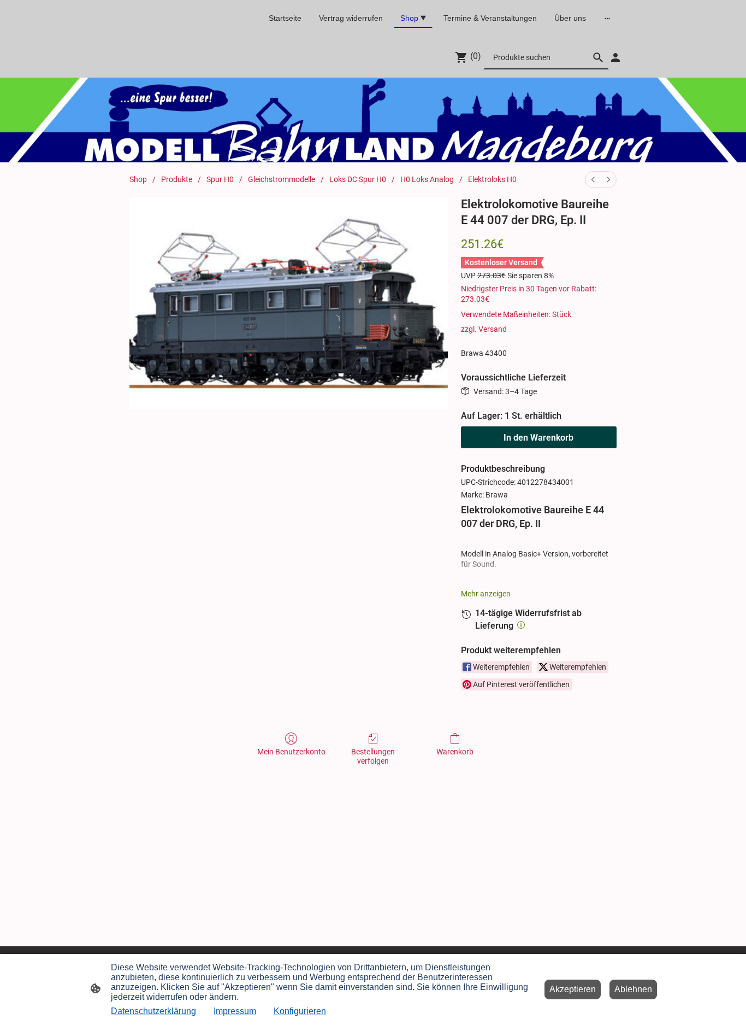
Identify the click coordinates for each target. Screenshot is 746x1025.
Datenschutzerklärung (153, 1011)
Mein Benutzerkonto (291, 751)
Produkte (176, 179)
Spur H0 (220, 179)
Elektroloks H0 (492, 179)
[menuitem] (593, 180)
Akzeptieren (572, 989)
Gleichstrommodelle (281, 179)
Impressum (235, 1011)
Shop (138, 179)
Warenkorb (454, 751)
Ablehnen (633, 989)
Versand (492, 329)
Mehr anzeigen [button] (486, 593)
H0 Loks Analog (427, 179)
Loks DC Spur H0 (357, 179)
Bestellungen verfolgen (373, 756)
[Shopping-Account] (615, 57)
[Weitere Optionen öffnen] (607, 18)
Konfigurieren (300, 1011)
